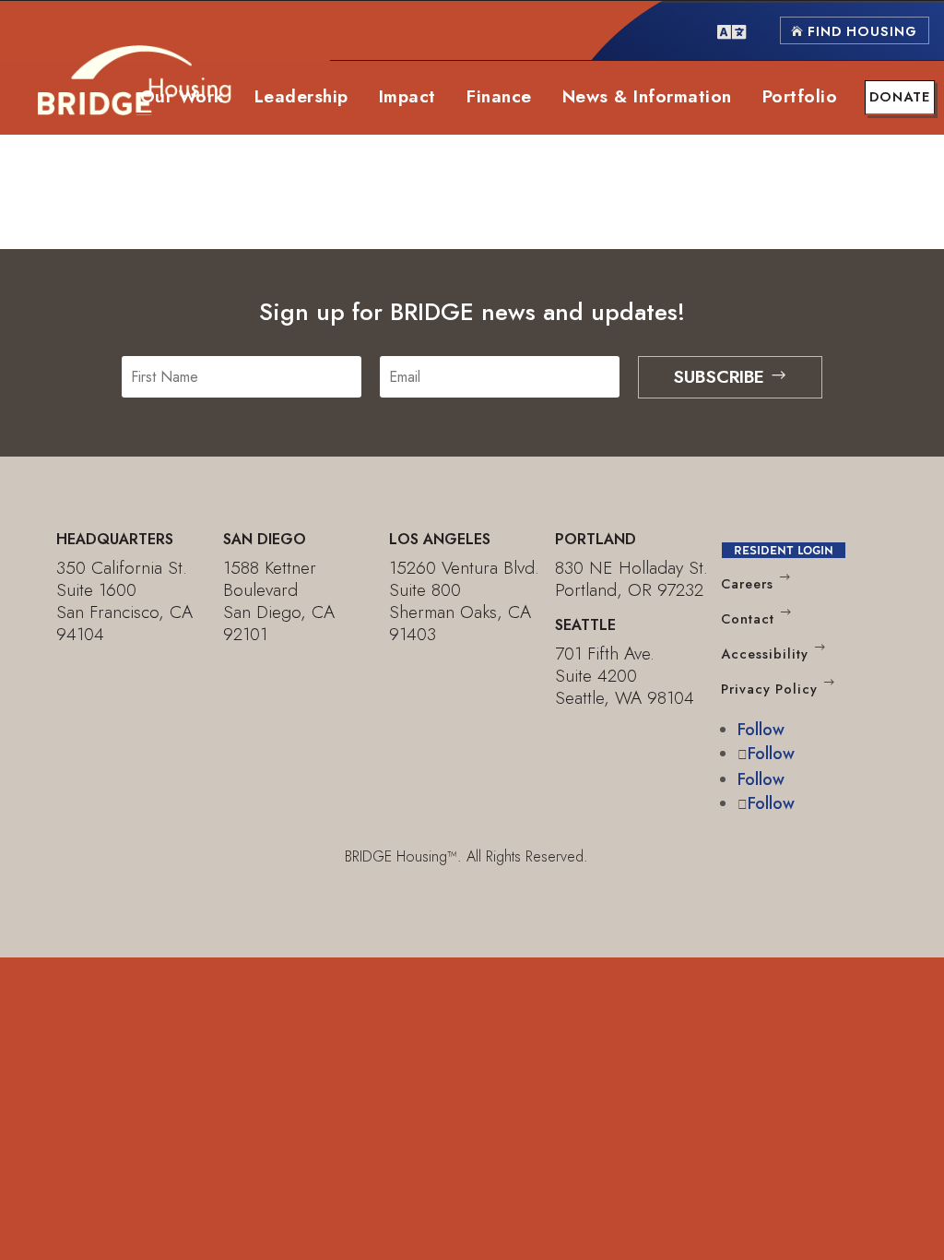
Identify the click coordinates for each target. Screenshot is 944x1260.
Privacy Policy (769, 689)
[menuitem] (731, 30)
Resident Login (783, 550)
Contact (747, 619)
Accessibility (764, 654)
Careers (747, 584)
